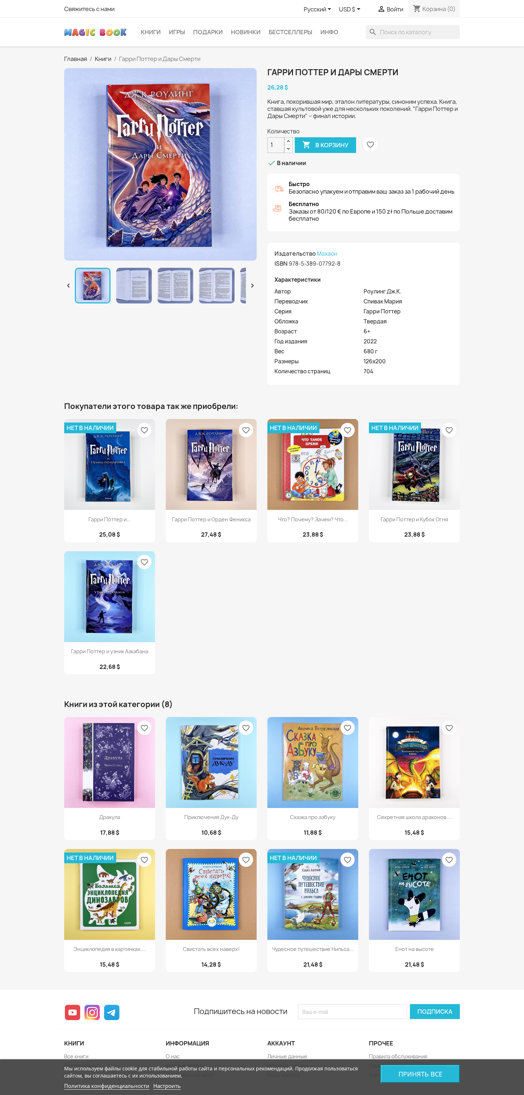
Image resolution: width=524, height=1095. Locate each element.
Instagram (92, 1012)
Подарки (208, 32)
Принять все (420, 1074)
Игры (177, 32)
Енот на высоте (414, 949)
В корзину (325, 144)
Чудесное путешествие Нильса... (313, 949)
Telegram (111, 1012)
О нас (173, 1056)
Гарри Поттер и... (109, 519)
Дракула (109, 817)
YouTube (72, 1012)
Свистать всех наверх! (211, 949)
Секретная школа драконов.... (414, 817)
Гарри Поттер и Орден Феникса (211, 519)
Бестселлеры (290, 32)
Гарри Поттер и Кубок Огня (414, 519)
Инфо (329, 32)
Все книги (76, 1056)
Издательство (295, 253)
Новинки (246, 32)
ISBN (281, 263)
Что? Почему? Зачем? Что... (313, 519)
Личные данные (287, 1056)
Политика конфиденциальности (106, 1085)
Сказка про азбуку (312, 817)
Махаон (327, 253)
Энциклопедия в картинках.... (109, 949)
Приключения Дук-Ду (211, 817)
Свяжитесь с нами (89, 9)
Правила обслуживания (398, 1056)
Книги (151, 32)
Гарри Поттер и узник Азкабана (109, 651)
